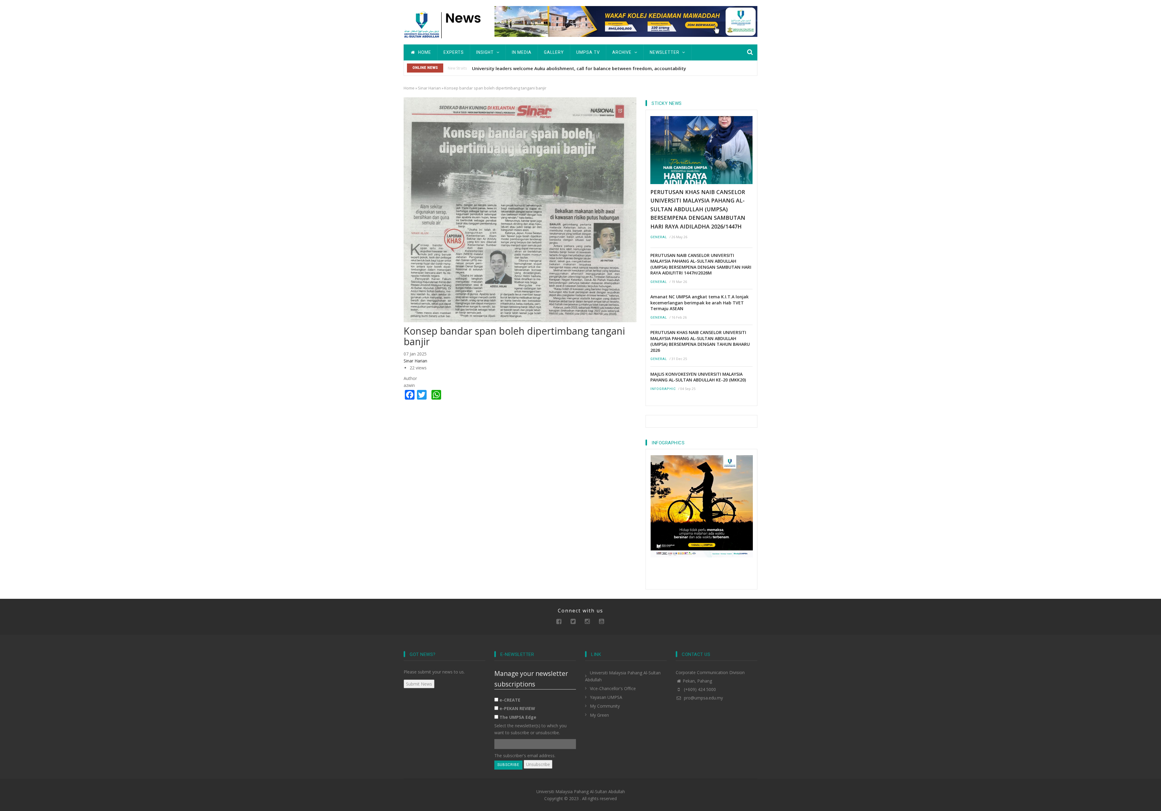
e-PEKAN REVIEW (517, 708)
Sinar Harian (429, 88)
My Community (605, 706)
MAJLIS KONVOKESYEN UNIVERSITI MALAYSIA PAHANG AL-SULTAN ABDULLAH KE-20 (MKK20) (698, 377)
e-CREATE (509, 700)
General (658, 237)
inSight (485, 52)
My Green (599, 715)
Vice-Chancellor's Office (613, 688)
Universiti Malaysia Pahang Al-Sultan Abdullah (580, 791)
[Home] (444, 24)
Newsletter (665, 52)
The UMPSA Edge (517, 717)
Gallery (554, 52)
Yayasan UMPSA (606, 697)
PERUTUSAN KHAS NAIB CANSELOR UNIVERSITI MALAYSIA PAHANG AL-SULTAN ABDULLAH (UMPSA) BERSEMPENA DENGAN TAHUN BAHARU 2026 (700, 341)
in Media (522, 52)
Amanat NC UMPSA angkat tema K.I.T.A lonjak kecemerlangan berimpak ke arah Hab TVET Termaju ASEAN (699, 302)
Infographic (663, 389)
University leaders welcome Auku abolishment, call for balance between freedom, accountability (579, 68)
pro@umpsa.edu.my (703, 698)
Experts (454, 52)
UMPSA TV (588, 52)
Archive (622, 52)
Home (424, 52)
